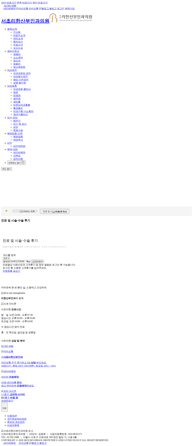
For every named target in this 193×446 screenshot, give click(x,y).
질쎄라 (17, 54)
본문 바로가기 (24, 2)
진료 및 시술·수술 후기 (54, 211)
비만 (9, 143)
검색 (41, 261)
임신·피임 (12, 117)
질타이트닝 (13, 51)
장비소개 (18, 38)
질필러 (17, 64)
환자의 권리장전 (16, 422)
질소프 (17, 60)
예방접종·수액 (14, 133)
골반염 (17, 98)
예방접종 (18, 136)
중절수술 (18, 130)
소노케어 (18, 57)
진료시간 (18, 45)
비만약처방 (19, 146)
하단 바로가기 (40, 2)
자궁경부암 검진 (22, 73)
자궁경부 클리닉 (22, 89)
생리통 (17, 102)
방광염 (17, 95)
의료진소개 (19, 35)
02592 (7, 346)
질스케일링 (19, 67)
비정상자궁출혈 (21, 105)
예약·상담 (12, 149)
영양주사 (18, 140)
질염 (15, 92)
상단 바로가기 (8, 2)
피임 (15, 127)
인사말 (17, 32)
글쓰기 (16, 271)
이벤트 (17, 155)
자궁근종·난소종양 (23, 111)
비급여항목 (13, 425)
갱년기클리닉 (20, 114)
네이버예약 (19, 152)
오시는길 (18, 48)
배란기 (17, 121)
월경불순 (18, 108)
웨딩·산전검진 (20, 79)
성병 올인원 (19, 83)
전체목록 (7, 271)
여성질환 (12, 86)
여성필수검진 (20, 76)
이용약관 (12, 415)
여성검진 (12, 70)
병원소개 (12, 29)
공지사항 (18, 159)
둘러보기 (18, 41)
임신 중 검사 (20, 124)
